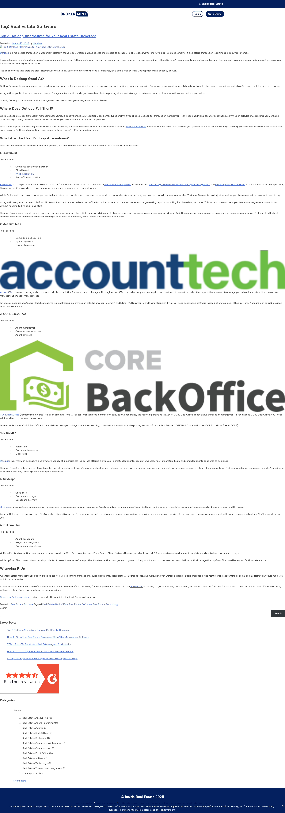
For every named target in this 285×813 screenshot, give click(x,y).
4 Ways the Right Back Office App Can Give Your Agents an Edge (42, 658)
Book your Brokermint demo (15, 597)
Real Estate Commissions (38, 748)
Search (3, 607)
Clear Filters (19, 780)
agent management (199, 184)
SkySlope (5, 507)
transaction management (117, 184)
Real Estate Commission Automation (44, 743)
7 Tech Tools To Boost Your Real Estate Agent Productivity (39, 644)
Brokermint (6, 184)
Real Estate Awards (35, 728)
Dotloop (4, 52)
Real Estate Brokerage (36, 738)
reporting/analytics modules (230, 184)
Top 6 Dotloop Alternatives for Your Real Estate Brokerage (48, 36)
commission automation (174, 184)
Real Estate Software (22, 604)
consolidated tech (136, 126)
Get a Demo (215, 13)
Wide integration (24, 173)
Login (198, 13)
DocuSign (5, 460)
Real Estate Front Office (37, 753)
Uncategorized (32, 773)
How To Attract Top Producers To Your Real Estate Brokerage (40, 651)
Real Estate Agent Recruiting (40, 722)
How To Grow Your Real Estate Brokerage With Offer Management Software (48, 637)
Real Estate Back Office (55, 604)
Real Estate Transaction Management (44, 768)
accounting (155, 184)
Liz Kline (37, 43)
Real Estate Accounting (37, 717)
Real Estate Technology (105, 604)
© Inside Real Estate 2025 (142, 797)
